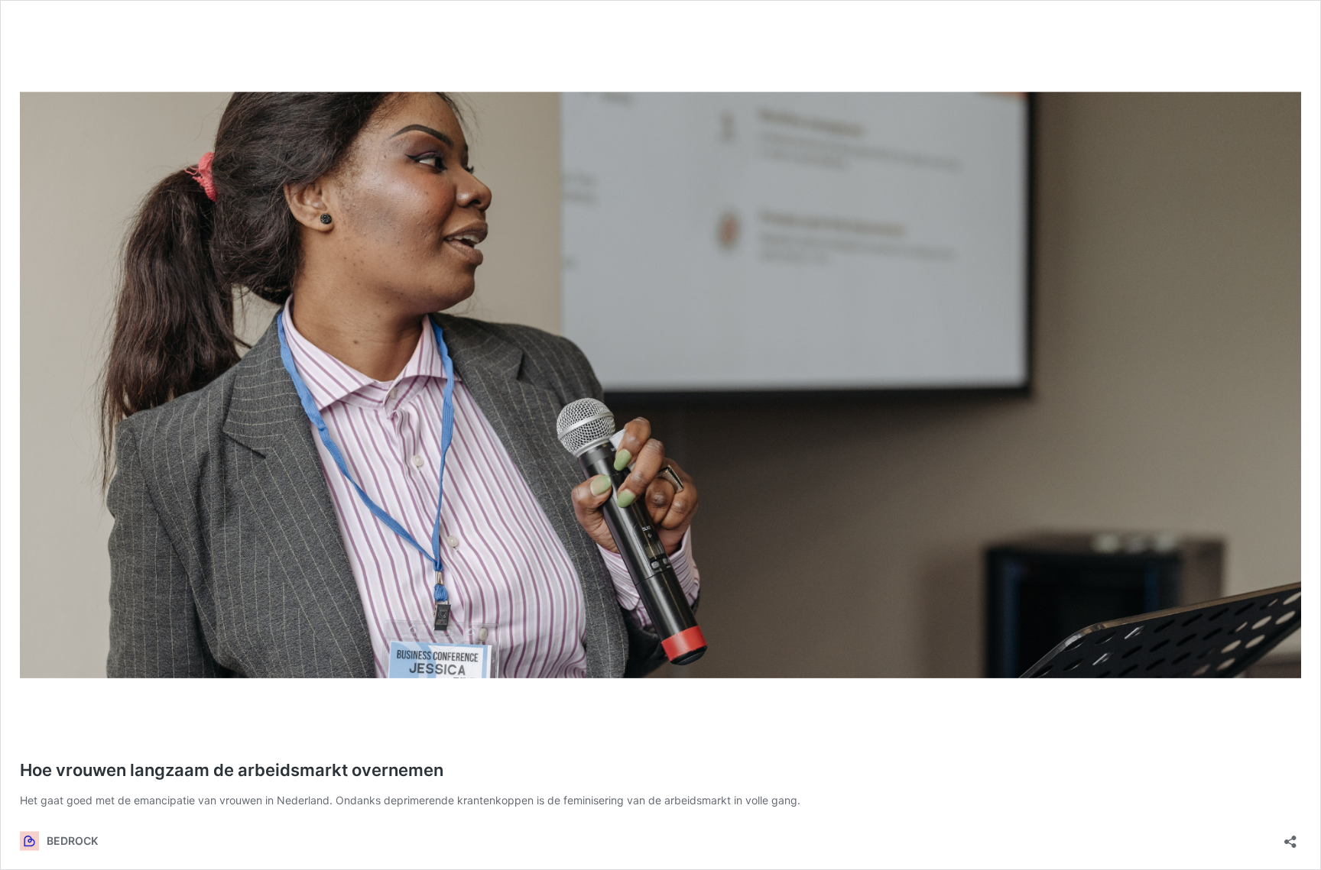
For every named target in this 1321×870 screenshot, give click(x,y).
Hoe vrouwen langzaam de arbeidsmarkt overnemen (231, 770)
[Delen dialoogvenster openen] (1290, 837)
